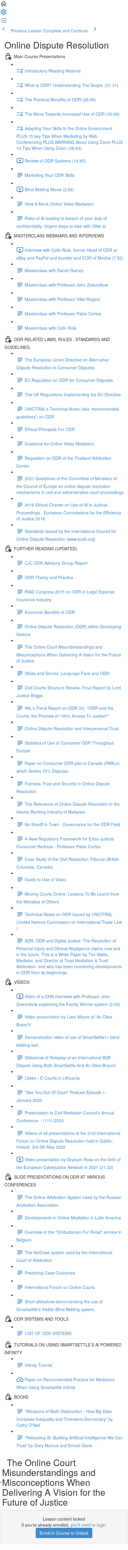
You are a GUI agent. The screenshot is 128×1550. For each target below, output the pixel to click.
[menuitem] (3, 14)
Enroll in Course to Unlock (64, 1533)
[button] (3, 5)
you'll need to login (88, 1525)
